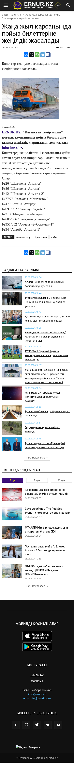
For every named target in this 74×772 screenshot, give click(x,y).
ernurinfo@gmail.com (37, 698)
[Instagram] (26, 725)
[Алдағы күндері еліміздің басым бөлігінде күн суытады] (12, 282)
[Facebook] (16, 725)
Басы (5, 14)
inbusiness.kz (12, 148)
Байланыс (37, 675)
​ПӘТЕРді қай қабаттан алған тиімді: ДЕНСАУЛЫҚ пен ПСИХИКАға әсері (44, 570)
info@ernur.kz (37, 694)
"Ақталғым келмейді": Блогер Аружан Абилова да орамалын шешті (45, 550)
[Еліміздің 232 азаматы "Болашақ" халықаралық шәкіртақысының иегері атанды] (12, 333)
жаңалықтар (23, 237)
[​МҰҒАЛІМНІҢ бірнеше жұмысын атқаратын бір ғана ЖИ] (12, 532)
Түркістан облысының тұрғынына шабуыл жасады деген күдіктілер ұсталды (45, 302)
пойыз (54, 237)
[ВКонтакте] (26, 54)
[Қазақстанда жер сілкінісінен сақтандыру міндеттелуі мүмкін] (12, 494)
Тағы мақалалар (35, 457)
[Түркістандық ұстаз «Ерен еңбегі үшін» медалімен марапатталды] (12, 444)
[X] (31, 54)
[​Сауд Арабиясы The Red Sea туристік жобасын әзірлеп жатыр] (12, 513)
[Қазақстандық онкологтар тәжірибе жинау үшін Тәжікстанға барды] (12, 317)
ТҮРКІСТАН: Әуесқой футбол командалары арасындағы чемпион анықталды (46, 355)
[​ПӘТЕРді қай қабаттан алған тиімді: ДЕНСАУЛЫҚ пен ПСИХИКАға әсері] (12, 571)
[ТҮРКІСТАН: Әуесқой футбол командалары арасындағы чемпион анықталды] (12, 352)
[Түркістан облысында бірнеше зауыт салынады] (12, 412)
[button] (68, 5)
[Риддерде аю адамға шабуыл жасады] (12, 428)
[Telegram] (42, 54)
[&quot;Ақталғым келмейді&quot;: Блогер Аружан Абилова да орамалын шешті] (12, 551)
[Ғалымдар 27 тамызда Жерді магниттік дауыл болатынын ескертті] (12, 393)
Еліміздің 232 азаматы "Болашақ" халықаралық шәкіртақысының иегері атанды (45, 336)
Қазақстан (16, 14)
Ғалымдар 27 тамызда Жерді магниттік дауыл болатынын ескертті (42, 396)
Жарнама (37, 681)
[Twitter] (37, 725)
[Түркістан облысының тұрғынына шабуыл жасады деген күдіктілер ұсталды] (12, 298)
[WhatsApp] (37, 54)
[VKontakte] (48, 725)
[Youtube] (58, 725)
